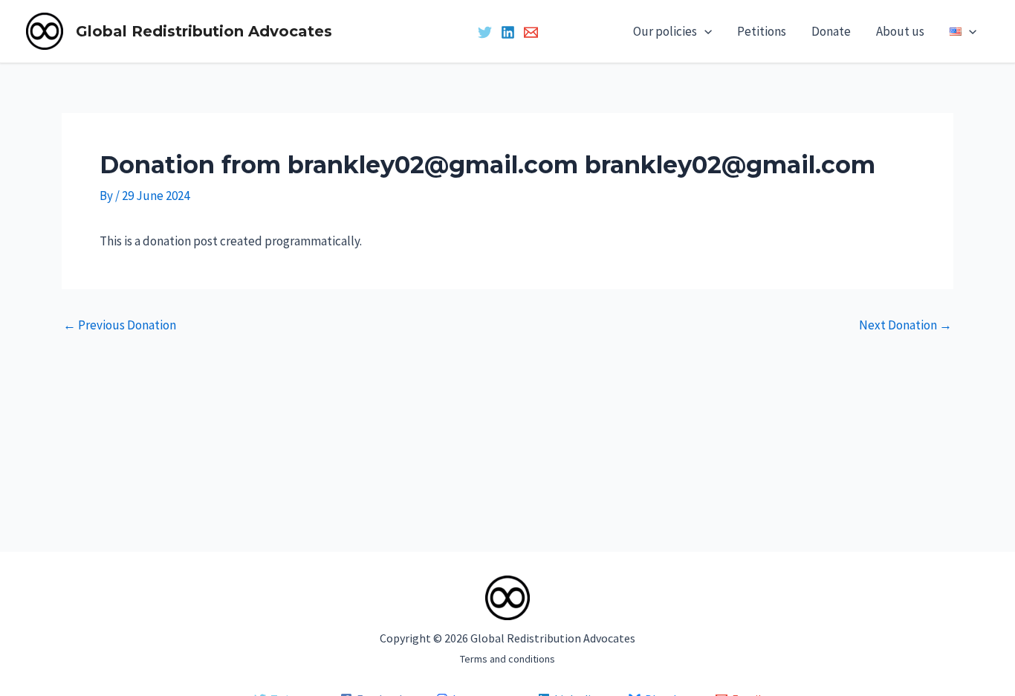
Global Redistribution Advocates (204, 31)
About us (900, 31)
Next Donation (905, 325)
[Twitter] (485, 32)
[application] (704, 31)
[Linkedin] (508, 32)
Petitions (761, 31)
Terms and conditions (507, 659)
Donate (831, 31)
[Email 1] (531, 32)
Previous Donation (119, 325)
